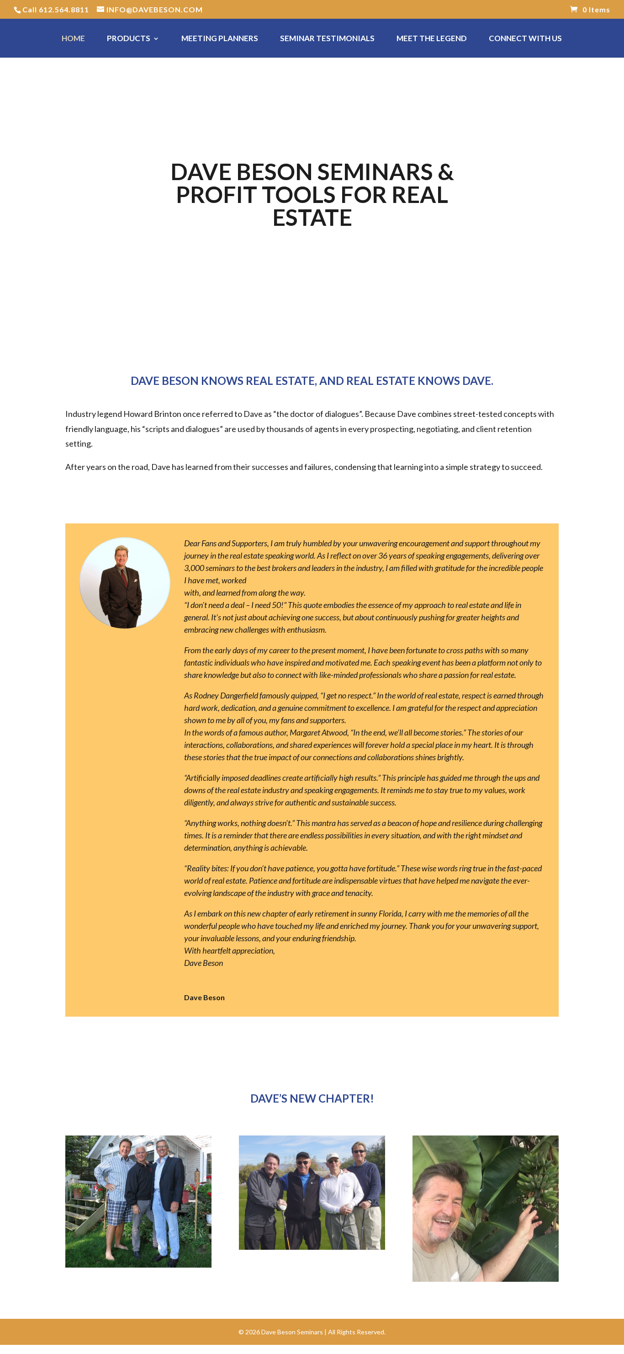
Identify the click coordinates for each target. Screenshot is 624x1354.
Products (128, 39)
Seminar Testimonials (327, 39)
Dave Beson (204, 997)
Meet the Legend (432, 39)
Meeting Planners (219, 39)
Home (73, 39)
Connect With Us (525, 39)
